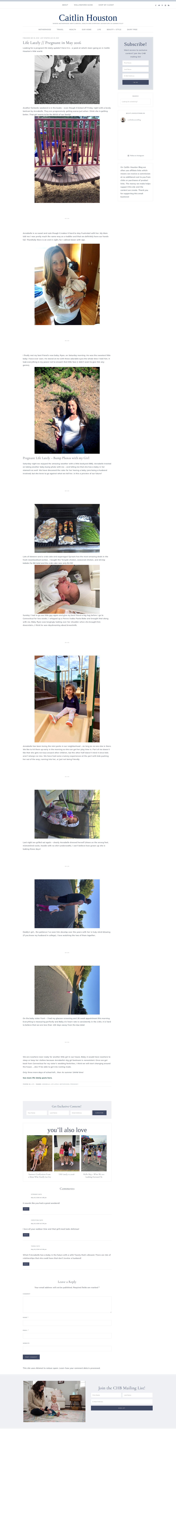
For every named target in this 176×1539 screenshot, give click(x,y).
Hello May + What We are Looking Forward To (93, 1175)
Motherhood (64, 1084)
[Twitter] (159, 3)
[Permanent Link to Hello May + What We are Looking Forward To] (94, 1171)
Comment (26, 1294)
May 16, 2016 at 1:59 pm (39, 1197)
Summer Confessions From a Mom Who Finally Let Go (39, 1175)
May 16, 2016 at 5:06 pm (39, 1249)
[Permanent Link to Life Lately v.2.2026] (67, 1171)
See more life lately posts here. (38, 1078)
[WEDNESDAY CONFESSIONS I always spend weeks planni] (127, 147)
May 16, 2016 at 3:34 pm (39, 1223)
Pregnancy (74, 1084)
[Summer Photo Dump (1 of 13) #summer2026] (143, 147)
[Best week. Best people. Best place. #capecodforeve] (143, 129)
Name (25, 1317)
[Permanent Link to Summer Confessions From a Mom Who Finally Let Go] (39, 1171)
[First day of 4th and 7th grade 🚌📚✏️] (127, 129)
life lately (55, 1084)
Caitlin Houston (88, 18)
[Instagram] (166, 3)
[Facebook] (156, 3)
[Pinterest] (162, 3)
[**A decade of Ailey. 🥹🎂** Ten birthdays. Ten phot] (143, 138)
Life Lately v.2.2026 (67, 1174)
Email (26, 1330)
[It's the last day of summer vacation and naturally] (127, 138)
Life (32, 1084)
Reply (26, 1209)
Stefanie (34, 1194)
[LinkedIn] (169, 3)
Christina (35, 1220)
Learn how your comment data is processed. (79, 1368)
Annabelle (46, 1084)
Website (26, 1343)
